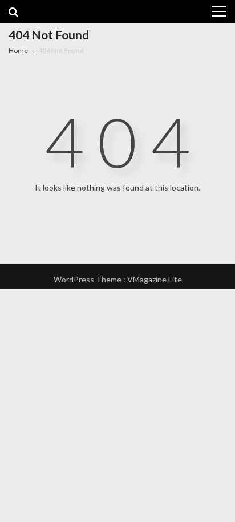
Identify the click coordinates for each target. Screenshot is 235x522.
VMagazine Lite (154, 279)
